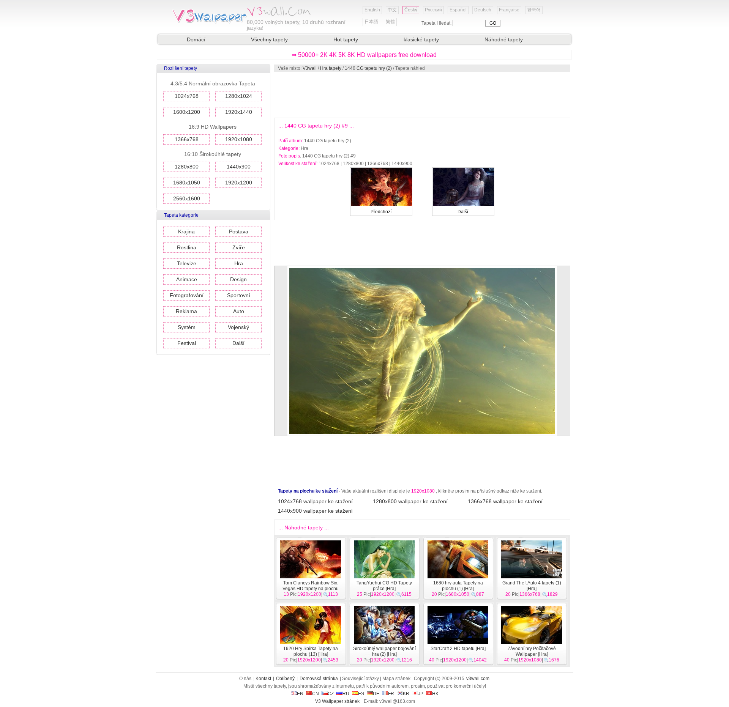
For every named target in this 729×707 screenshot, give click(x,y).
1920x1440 (238, 112)
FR (391, 693)
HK (435, 693)
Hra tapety (330, 68)
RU (345, 693)
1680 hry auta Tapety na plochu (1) (458, 585)
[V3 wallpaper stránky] (209, 22)
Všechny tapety (269, 39)
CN (315, 693)
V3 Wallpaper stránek (337, 701)
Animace (186, 279)
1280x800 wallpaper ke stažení (410, 501)
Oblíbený (285, 678)
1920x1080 (238, 139)
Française (509, 10)
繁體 (390, 21)
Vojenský (238, 327)
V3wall (310, 68)
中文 (392, 10)
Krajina (186, 231)
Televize (186, 263)
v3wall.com (477, 678)
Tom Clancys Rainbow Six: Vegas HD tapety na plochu (310, 585)
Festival (186, 343)
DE (376, 693)
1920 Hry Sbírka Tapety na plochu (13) (310, 651)
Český (410, 10)
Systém (187, 327)
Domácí (196, 39)
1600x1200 (186, 112)
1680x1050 (186, 183)
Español (458, 10)
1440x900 (239, 167)
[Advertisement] (422, 95)
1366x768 (187, 139)
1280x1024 (238, 96)
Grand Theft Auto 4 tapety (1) (531, 583)
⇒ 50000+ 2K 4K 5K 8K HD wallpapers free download (364, 55)
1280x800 (187, 167)
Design (238, 279)
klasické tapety (421, 39)
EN (300, 693)
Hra (238, 263)
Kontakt (263, 678)
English (372, 10)
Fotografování (187, 295)
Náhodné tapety (503, 39)
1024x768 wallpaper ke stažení (315, 501)
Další (238, 343)
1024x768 (187, 96)
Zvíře (238, 247)
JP (420, 693)
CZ (331, 693)
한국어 (534, 10)
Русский (433, 10)
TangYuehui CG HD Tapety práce (384, 585)
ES (361, 693)
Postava (238, 231)
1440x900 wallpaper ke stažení (315, 511)
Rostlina (186, 247)
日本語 (371, 21)
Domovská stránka (319, 678)
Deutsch (482, 10)
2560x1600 (186, 198)
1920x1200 (238, 183)
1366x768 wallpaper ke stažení (505, 501)
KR (406, 693)
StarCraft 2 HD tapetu (453, 648)
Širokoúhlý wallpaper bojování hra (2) (384, 651)
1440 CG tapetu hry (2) (368, 68)
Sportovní (238, 295)
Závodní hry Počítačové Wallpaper (532, 651)
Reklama (186, 311)
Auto (238, 311)
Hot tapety (345, 39)
